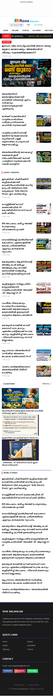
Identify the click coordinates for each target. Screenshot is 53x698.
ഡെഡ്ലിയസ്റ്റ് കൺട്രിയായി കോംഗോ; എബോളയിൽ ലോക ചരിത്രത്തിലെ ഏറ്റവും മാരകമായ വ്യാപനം (17, 246)
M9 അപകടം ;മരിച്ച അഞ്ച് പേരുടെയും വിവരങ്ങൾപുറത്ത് (17, 226)
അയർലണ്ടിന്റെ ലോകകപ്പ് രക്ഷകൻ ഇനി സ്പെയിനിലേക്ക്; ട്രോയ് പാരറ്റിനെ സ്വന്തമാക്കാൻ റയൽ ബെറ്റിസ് (17, 158)
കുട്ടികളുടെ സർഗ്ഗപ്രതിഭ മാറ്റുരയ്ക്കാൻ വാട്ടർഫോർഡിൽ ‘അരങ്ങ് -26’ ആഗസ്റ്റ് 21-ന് (17, 288)
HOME (5, 31)
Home (4, 642)
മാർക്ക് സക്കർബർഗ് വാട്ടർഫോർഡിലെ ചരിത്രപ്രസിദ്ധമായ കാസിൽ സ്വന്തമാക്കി (14, 121)
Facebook (8, 671)
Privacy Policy (19, 685)
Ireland (30, 642)
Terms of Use (34, 685)
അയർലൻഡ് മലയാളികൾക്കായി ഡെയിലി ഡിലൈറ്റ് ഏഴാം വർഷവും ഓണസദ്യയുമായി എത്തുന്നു (16, 101)
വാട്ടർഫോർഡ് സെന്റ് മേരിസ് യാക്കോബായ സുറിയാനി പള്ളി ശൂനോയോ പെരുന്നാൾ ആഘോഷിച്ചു (15, 139)
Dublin (5, 646)
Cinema (30, 649)
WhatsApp (32, 671)
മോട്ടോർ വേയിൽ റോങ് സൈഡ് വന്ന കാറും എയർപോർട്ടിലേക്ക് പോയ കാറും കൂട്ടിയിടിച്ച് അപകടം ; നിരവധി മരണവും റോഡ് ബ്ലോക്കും (18, 333)
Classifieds (31, 646)
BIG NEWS (37, 31)
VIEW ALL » (46, 384)
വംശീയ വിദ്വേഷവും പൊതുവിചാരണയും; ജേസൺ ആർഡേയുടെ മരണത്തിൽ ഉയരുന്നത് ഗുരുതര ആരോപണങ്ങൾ (17, 309)
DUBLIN (25, 31)
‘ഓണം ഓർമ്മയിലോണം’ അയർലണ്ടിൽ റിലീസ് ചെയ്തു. (16, 370)
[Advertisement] (26, 9)
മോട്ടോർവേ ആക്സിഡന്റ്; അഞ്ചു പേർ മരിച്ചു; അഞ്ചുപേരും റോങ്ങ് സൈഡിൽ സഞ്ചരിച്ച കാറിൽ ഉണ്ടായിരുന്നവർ (17, 268)
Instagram (20, 671)
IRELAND (15, 31)
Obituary (5, 649)
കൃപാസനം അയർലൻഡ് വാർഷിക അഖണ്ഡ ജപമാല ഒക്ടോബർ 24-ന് (16, 353)
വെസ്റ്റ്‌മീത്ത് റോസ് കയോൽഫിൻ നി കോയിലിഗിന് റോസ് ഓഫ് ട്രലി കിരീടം (17, 209)
